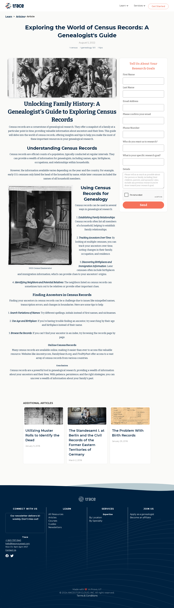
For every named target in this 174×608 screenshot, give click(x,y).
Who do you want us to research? (140, 141)
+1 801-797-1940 (13, 540)
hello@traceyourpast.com (17, 543)
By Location (95, 517)
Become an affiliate (140, 517)
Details (126, 169)
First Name (129, 74)
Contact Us (10, 550)
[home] (14, 6)
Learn (8, 16)
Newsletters (55, 527)
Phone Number (131, 127)
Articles (20, 16)
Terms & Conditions (87, 595)
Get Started (158, 6)
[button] (124, 6)
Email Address (130, 101)
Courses (52, 521)
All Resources (55, 514)
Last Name (128, 87)
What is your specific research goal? (142, 155)
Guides (52, 524)
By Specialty (95, 521)
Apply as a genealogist (142, 514)
